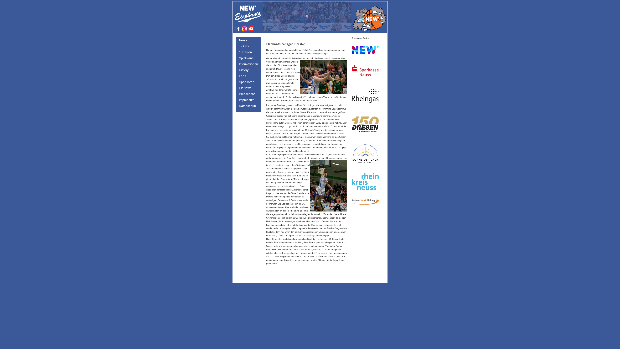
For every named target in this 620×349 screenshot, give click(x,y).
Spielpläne (246, 58)
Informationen (248, 64)
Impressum (246, 100)
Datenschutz (248, 106)
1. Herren (245, 52)
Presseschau (248, 94)
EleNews (245, 88)
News (243, 40)
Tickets (244, 46)
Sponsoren (246, 82)
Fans (242, 76)
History (244, 70)
